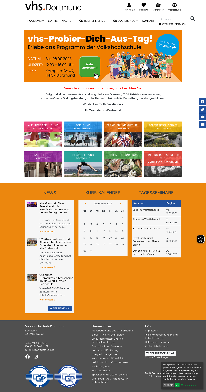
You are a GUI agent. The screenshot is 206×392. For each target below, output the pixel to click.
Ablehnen (168, 385)
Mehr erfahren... (188, 385)
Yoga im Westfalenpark (146, 210)
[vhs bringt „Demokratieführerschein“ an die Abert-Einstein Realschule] (32, 277)
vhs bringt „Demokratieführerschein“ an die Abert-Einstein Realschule (56, 279)
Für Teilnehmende (91, 20)
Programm (34, 20)
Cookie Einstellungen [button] (157, 357)
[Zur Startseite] (53, 5)
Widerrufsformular (160, 353)
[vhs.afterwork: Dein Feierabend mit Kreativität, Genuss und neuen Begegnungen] (32, 204)
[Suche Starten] (192, 18)
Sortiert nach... (59, 20)
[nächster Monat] (122, 203)
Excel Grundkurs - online (146, 228)
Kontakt (148, 20)
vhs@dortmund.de (44, 349)
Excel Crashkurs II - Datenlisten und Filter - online (146, 241)
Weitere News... (60, 308)
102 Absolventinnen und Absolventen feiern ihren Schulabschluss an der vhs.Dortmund (55, 244)
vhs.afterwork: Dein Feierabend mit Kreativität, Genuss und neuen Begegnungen (54, 208)
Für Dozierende (123, 20)
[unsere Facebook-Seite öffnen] (27, 356)
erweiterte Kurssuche (173, 24)
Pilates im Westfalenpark (147, 219)
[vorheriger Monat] (83, 203)
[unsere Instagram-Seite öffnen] (36, 356)
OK (177, 385)
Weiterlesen (46, 231)
